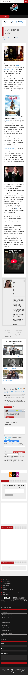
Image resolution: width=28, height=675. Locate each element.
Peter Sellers (8, 22)
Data (12, 391)
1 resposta (16, 407)
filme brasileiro (7, 628)
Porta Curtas (6, 594)
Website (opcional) (20, 444)
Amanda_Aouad (11, 411)
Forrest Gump (18, 65)
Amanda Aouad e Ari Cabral (18, 598)
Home (7, 21)
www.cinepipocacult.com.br (11, 601)
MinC (4, 591)
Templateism (15, 671)
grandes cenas (7, 630)
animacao (5, 612)
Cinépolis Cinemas (7, 580)
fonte (17, 209)
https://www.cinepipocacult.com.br (7, 603)
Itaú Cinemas (6, 585)
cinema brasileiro (7, 617)
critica (11, 21)
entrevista (5, 625)
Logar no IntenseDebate (7, 437)
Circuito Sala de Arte (8, 589)
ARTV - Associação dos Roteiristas (11, 593)
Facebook (23, 281)
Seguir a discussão (24, 388)
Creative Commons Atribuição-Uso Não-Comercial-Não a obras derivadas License (13, 600)
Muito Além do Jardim (9, 148)
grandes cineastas (8, 633)
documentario (6, 622)
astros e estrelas (7, 614)
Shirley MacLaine (16, 22)
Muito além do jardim (9, 69)
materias (5, 635)
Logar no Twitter (7, 439)
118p (17, 410)
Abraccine (5, 578)
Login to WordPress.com (16, 437)
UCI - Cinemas (6, 581)
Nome (5, 443)
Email (12, 443)
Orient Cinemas (7, 583)
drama (16, 21)
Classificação (17, 391)
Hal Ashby (21, 21)
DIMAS (4, 587)
